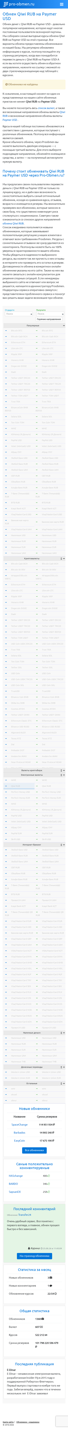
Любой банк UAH (19, 470)
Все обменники (34, 1150)
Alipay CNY (16, 452)
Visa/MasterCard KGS (21, 1004)
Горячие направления (49, 319)
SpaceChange (20, 1124)
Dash (13, 372)
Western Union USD (20, 1072)
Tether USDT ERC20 (20, 378)
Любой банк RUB (19, 464)
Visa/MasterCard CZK (21, 998)
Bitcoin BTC (16, 330)
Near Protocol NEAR (21, 762)
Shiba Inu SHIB (18, 703)
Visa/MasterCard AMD (21, 962)
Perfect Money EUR (20, 798)
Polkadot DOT (17, 750)
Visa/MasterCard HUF (21, 974)
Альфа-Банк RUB (19, 487)
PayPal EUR (16, 833)
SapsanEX (15, 1191)
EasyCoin (19, 1140)
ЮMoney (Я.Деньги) (21, 434)
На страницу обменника (34, 1255)
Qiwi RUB (15, 786)
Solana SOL (16, 416)
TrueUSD (15, 691)
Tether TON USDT (19, 396)
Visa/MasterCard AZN (21, 1022)
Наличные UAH (18, 553)
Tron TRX (15, 401)
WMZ (13, 428)
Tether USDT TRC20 (20, 384)
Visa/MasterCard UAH (21, 529)
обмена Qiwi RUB (13, 223)
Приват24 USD (18, 1027)
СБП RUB (15, 476)
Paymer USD (10, 119)
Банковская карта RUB (53, 522)
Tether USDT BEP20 (20, 390)
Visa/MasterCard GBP (21, 939)
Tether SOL (16, 667)
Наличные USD (18, 535)
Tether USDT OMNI (20, 715)
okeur (14, 1100)
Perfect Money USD (20, 792)
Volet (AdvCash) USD (21, 446)
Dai (12, 744)
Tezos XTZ (16, 738)
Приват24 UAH (18, 900)
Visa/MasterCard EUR (21, 921)
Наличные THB (18, 1061)
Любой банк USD (19, 458)
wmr (13, 1088)
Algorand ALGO (18, 732)
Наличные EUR (18, 547)
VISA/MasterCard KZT (21, 951)
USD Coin (15, 673)
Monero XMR (17, 360)
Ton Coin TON (17, 422)
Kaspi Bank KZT (18, 508)
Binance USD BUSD (20, 726)
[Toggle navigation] (62, 4)
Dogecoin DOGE (19, 366)
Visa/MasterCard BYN (21, 956)
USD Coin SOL (17, 685)
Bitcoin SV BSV (18, 569)
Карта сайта (8, 1422)
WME (13, 780)
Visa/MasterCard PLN (21, 992)
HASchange (16, 1175)
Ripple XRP (16, 354)
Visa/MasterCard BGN (21, 1016)
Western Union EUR (20, 1078)
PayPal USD (16, 440)
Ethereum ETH (18, 342)
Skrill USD (15, 839)
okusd (14, 1094)
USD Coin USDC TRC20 (21, 679)
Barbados (19, 1132)
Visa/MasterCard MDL (21, 968)
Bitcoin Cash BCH (19, 336)
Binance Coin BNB (19, 697)
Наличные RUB (18, 541)
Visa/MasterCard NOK (21, 1010)
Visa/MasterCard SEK (21, 986)
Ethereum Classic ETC (21, 721)
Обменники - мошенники (27, 1422)
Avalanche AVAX (19, 756)
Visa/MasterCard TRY (21, 980)
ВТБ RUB (15, 502)
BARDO (13, 1183)
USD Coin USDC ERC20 (21, 644)
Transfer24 (24, 1214)
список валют (46, 108)
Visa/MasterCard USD (21, 514)
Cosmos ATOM (18, 709)
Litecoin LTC (17, 348)
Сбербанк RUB (18, 482)
